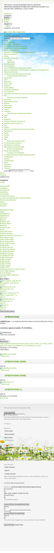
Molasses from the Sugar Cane (11, 235)
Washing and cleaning (12, 145)
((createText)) (19, 513)
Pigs (5, 139)
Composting (4, 194)
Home (6, 40)
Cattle (6, 137)
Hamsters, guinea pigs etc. (13, 123)
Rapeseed (7, 82)
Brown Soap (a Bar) (7, 241)
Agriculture (9, 62)
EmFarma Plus (5, 228)
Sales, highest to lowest (8, 344)
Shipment (7, 167)
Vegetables (8, 107)
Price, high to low (10, 346)
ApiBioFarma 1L (13, 389)
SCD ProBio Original (7, 271)
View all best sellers (7, 311)
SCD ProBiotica (5, 273)
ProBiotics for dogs (6, 253)
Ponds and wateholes (11, 50)
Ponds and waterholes (13, 149)
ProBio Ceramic (5, 259)
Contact (6, 169)
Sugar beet (8, 78)
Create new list (16, 493)
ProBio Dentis (5, 261)
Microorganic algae (7, 210)
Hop (5, 96)
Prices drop (9, 431)
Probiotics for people (11, 58)
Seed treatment (9, 66)
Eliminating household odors (14, 147)
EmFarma (3, 226)
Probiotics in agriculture (12, 44)
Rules (6, 163)
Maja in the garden (10, 54)
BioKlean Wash (5, 224)
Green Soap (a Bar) (7, 239)
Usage (8, 60)
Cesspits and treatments (14, 153)
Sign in (7, 470)
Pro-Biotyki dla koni (7, 255)
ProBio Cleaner (5, 265)
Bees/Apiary (8, 131)
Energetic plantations (11, 90)
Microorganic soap (6, 237)
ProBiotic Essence (6, 233)
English (6, 20)
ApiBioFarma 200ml (15, 362)
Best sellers (9, 438)
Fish (5, 125)
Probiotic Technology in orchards (15, 46)
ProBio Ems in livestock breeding (15, 48)
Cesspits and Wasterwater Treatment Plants (15, 198)
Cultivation (4, 188)
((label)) (7, 511)
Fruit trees (7, 100)
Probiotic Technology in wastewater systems (19, 52)
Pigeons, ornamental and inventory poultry (19, 129)
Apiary (6, 56)
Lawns (6, 109)
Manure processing (11, 72)
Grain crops (8, 84)
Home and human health (14, 141)
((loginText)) (19, 525)
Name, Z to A (39, 344)
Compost (7, 111)
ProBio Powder (5, 263)
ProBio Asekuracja (6, 257)
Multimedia (9, 42)
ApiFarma (3, 218)
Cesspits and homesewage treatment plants (19, 155)
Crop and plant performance (15, 76)
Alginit (2, 212)
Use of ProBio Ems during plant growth (17, 68)
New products (9, 434)
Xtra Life (3, 277)
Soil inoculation (9, 64)
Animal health (5, 186)
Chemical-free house (7, 196)
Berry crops (8, 105)
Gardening (4, 192)
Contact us (8, 13)
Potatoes (7, 86)
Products (3, 206)
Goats (6, 133)
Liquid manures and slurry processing (17, 74)
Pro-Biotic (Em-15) (6, 247)
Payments (7, 165)
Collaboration (9, 161)
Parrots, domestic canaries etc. (15, 121)
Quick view (4, 356)
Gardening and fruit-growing (15, 98)
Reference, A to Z (22, 346)
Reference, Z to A (35, 346)
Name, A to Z (30, 344)
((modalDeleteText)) (22, 504)
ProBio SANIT (5, 267)
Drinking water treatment (12, 143)
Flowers (7, 103)
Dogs (6, 115)
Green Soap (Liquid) (7, 243)
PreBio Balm (4, 245)
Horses (6, 135)
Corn (5, 80)
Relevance (5, 341)
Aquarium (7, 119)
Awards (6, 159)
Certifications (8, 157)
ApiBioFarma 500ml (15, 375)
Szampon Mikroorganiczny (9, 275)
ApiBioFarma (4, 216)
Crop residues (9, 92)
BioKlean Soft (5, 222)
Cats (5, 117)
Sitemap (7, 457)
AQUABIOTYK (5, 214)
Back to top (4, 398)
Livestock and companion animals (17, 113)
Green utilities (9, 88)
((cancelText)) (9, 504)
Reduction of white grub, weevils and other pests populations (25, 94)
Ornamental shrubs (11, 101)
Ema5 (2, 230)
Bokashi (3, 220)
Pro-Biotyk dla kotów (7, 251)
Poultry (6, 127)
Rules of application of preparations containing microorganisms (26, 70)
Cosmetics (3, 204)
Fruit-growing (4, 190)
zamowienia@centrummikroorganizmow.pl (26, 487)
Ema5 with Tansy (6, 231)
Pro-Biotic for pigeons (7, 249)
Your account (9, 460)
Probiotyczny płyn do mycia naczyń (12, 269)
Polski (6, 22)
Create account (10, 474)
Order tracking (10, 467)
